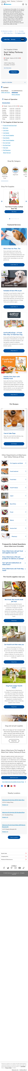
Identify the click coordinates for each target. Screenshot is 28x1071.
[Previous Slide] (2, 201)
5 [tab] (15, 218)
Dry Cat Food (6, 143)
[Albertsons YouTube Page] (20, 868)
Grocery (4, 1)
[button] (23, 4)
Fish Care (5, 148)
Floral (16, 512)
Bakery (16, 520)
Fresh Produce (16, 487)
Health (8, 1)
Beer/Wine (16, 504)
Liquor (16, 495)
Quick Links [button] (4, 853)
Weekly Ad (5, 805)
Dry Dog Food (6, 145)
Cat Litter (5, 130)
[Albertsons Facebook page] (4, 868)
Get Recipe (17, 444)
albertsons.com (18, 777)
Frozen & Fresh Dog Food (10, 125)
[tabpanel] (14, 202)
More (22, 39)
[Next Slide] (26, 201)
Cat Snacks (6, 133)
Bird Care (5, 128)
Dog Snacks (6, 138)
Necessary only (15, 1069)
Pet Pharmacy (7, 150)
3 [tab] (12, 218)
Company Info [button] (4, 856)
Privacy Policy (8, 1068)
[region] (14, 1066)
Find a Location (15, 837)
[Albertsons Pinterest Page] (11, 868)
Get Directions (7, 68)
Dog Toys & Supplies (8, 140)
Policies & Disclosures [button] (7, 859)
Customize (23, 1066)
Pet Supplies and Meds (16, 463)
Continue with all (23, 1069)
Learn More (17, 264)
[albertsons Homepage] (7, 4)
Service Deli (16, 528)
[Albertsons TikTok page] (23, 868)
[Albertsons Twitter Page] (8, 868)
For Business (19, 1)
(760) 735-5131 (5, 92)
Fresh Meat (16, 479)
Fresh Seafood (16, 471)
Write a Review (16, 94)
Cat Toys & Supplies (8, 135)
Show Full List (7, 153)
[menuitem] (6, 39)
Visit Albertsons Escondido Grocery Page (14, 782)
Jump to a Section (7, 82)
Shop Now (14, 72)
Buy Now (17, 211)
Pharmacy (13, 1)
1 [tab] (9, 218)
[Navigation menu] (2, 4)
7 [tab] (18, 218)
